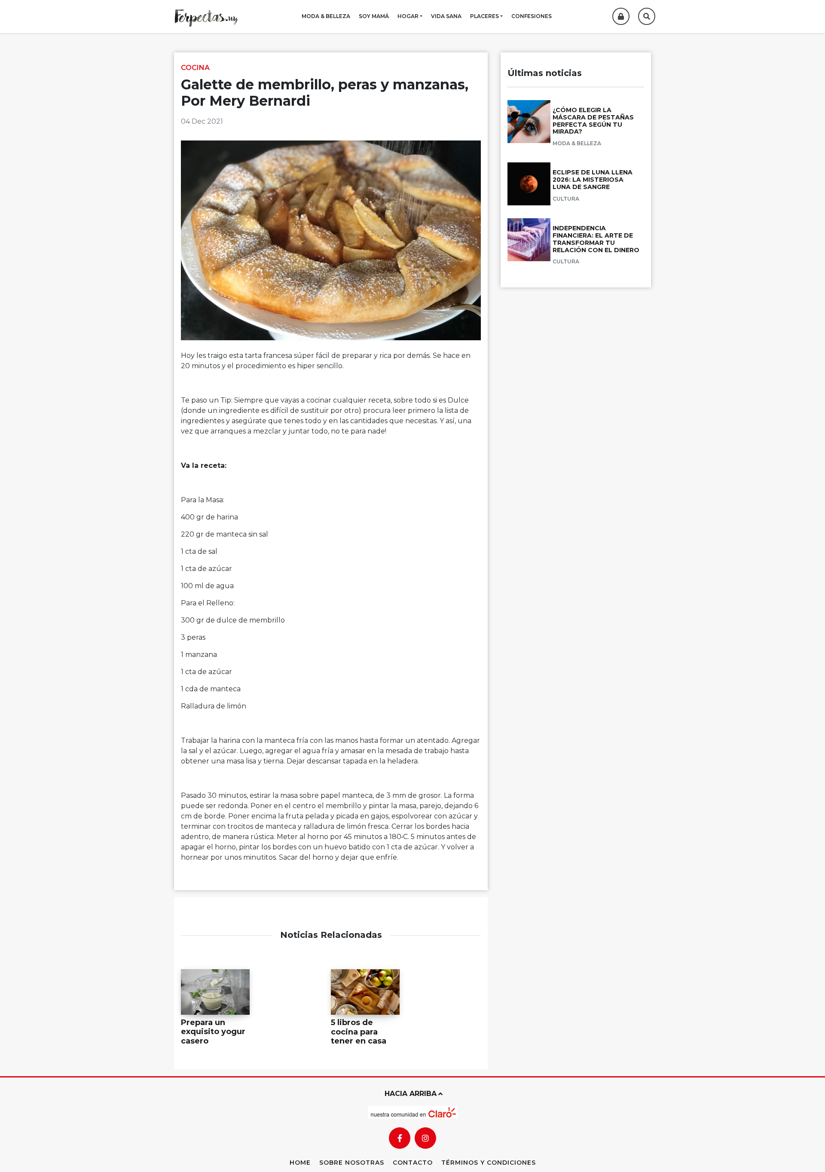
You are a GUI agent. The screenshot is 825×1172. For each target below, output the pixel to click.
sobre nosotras (351, 1162)
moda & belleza (326, 16)
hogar (408, 16)
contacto (413, 1162)
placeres (484, 16)
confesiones (531, 16)
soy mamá (374, 16)
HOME (300, 1162)
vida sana (446, 16)
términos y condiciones (488, 1162)
